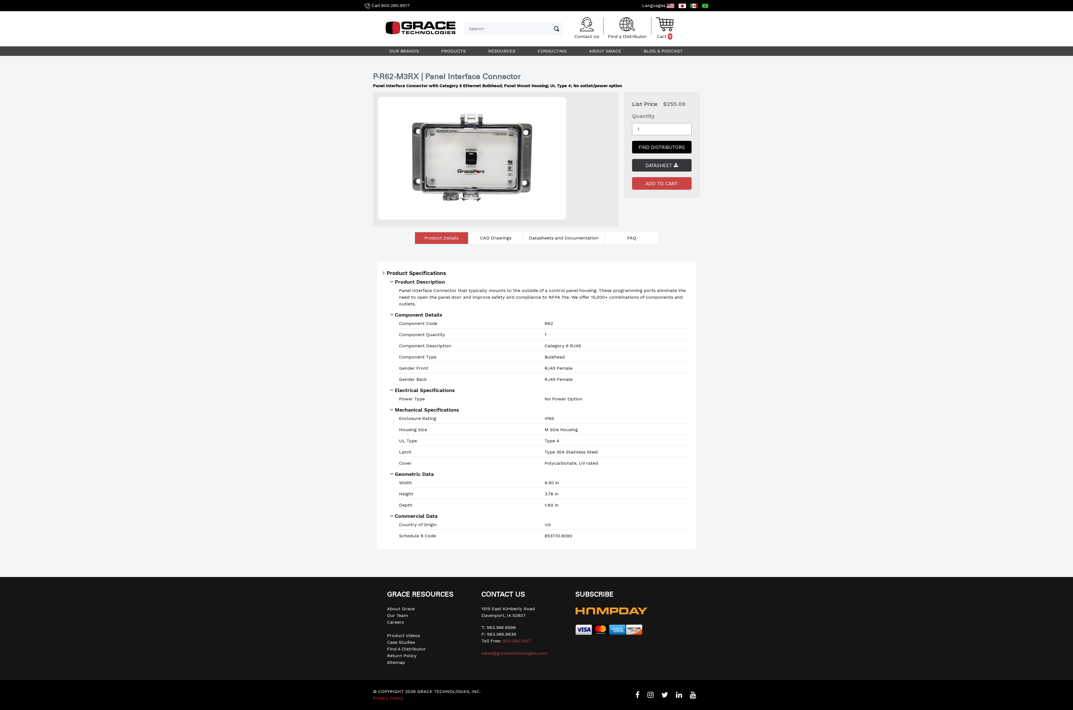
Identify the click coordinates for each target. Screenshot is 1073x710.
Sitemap (396, 662)
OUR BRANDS (404, 51)
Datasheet (659, 165)
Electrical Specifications (425, 390)
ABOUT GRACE (606, 51)
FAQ (631, 238)
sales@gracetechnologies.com (514, 653)
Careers (395, 622)
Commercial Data (416, 516)
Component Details (418, 315)
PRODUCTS (454, 51)
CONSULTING (553, 51)
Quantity (643, 116)
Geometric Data (414, 474)
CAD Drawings (495, 238)
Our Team (397, 615)
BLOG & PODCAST (664, 51)
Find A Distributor (406, 649)
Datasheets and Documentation (564, 238)
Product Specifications (416, 273)
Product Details (441, 238)
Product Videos (403, 635)
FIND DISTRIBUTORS (661, 147)
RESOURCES (502, 51)
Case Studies (401, 642)
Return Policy (402, 655)
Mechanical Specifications (427, 410)
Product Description (420, 282)
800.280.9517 (395, 5)
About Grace (401, 608)
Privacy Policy (388, 698)
